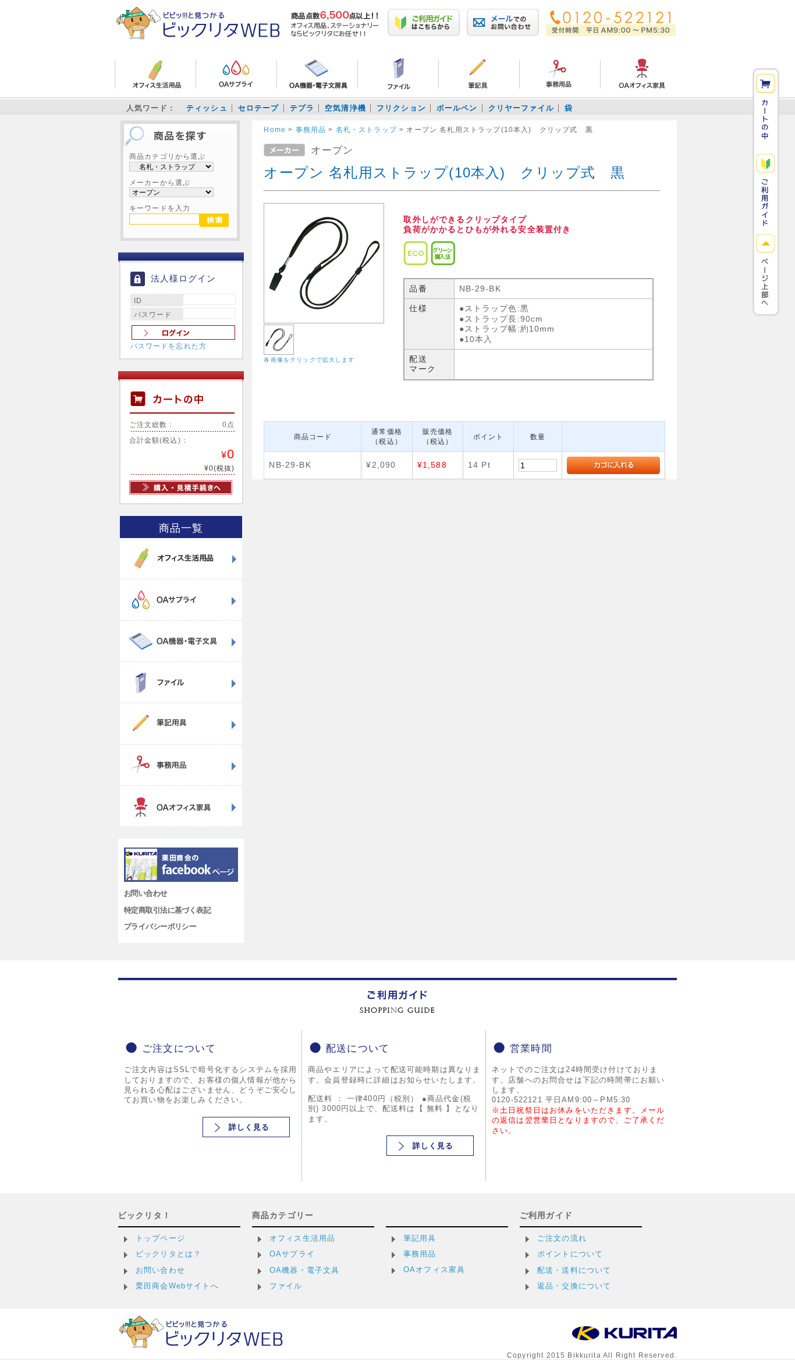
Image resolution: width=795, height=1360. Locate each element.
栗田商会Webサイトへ (177, 1285)
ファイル (286, 1285)
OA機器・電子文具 (304, 1270)
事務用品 (419, 1253)
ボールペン (457, 108)
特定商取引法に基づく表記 (167, 910)
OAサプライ (292, 1253)
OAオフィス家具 (434, 1269)
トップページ (160, 1238)
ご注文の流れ (562, 1238)
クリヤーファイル (521, 108)
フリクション (401, 108)
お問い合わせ (146, 893)
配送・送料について (574, 1270)
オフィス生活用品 (302, 1238)
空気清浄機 (345, 108)
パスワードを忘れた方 (168, 346)
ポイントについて (570, 1253)
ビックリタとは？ (168, 1253)
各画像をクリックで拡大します (309, 360)
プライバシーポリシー (160, 926)
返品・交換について (574, 1285)
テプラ (302, 108)
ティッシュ (207, 108)
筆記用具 (419, 1238)
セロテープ (258, 108)
